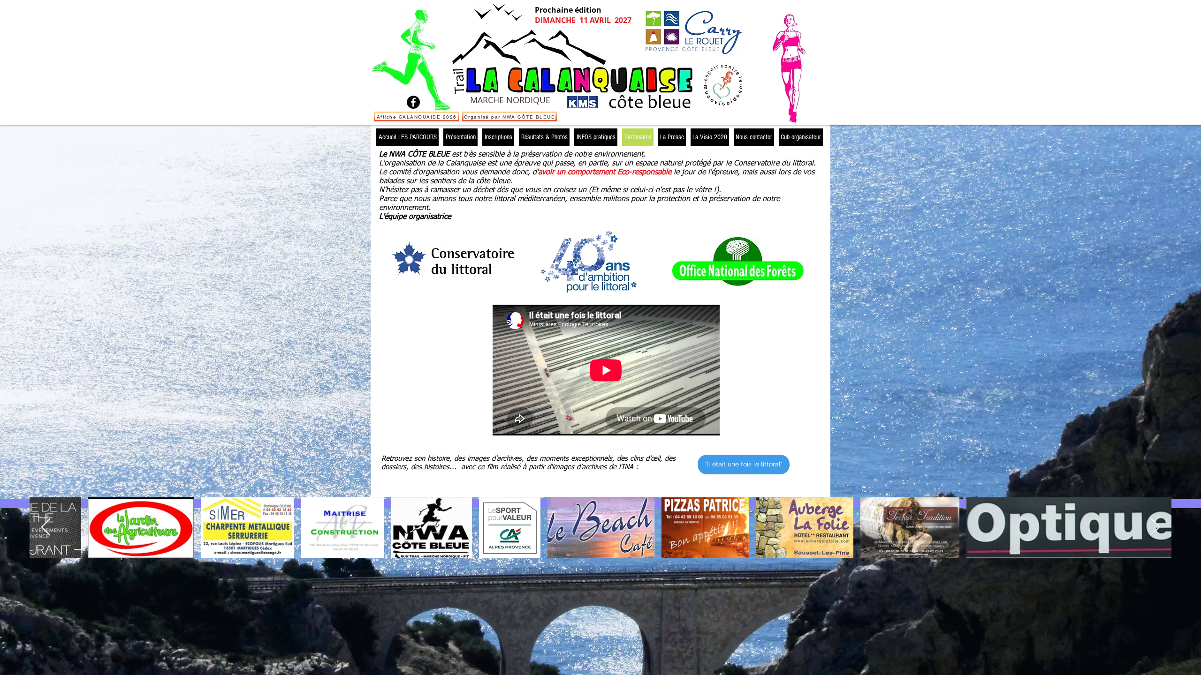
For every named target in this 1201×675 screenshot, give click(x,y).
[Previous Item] (45, 527)
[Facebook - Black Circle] (413, 102)
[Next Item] (1155, 527)
